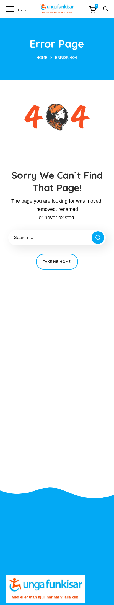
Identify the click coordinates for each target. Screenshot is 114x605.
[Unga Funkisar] (57, 8)
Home (42, 57)
